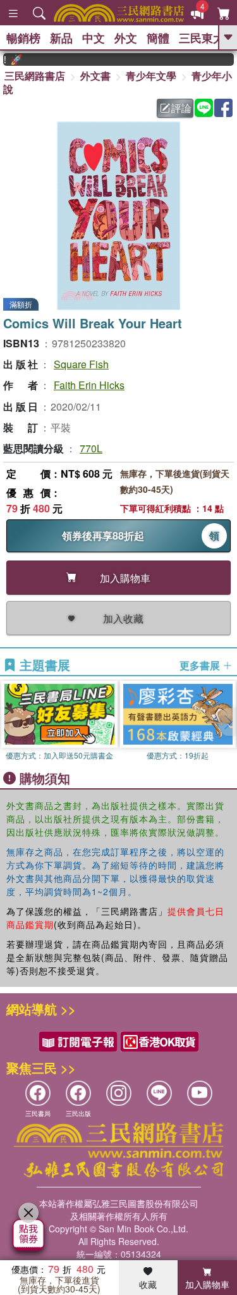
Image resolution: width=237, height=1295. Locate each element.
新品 (61, 38)
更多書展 (200, 665)
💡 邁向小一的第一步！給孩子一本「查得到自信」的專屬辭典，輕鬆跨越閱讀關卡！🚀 (7, 59)
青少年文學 (151, 75)
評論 (181, 108)
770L (91, 448)
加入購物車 (207, 1284)
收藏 (148, 1284)
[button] (227, 722)
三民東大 (201, 38)
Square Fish (81, 364)
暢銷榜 (23, 38)
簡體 (158, 38)
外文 (125, 38)
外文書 (95, 75)
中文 (93, 38)
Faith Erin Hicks (89, 385)
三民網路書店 (34, 75)
